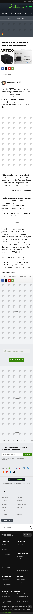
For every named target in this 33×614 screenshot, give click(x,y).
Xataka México (6, 594)
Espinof (19, 558)
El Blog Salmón (21, 579)
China (5, 34)
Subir (26, 535)
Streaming (5, 497)
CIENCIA (26, 13)
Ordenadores (12, 276)
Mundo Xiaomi (6, 554)
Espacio (4, 500)
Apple (4, 507)
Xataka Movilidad (22, 504)
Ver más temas (7, 520)
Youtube (20, 468)
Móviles (19, 500)
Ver (17, 360)
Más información (6, 612)
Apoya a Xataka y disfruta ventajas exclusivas (16, 483)
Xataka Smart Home (7, 552)
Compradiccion (6, 584)
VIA (30, 276)
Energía (4, 504)
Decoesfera (5, 582)
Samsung (20, 507)
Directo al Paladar (7, 568)
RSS (3, 471)
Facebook (2, 68)
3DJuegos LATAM (22, 594)
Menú (2, 8)
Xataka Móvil (5, 547)
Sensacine (20, 556)
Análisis (19, 497)
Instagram (24, 468)
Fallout (11, 34)
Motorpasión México (23, 601)
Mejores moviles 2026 (21, 440)
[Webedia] (28, 1)
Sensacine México (22, 596)
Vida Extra (20, 547)
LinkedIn (10, 471)
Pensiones (19, 34)
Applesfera (5, 549)
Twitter (6, 68)
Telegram (27, 468)
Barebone (23, 276)
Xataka (16, 7)
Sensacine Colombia (23, 599)
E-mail (12, 68)
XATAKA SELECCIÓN (15, 13)
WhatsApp (9, 468)
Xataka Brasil (6, 596)
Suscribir (27, 454)
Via (17, 272)
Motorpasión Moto (22, 570)
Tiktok (14, 471)
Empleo (4, 514)
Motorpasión (20, 568)
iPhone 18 (27, 34)
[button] (14, 82)
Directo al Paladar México (7, 602)
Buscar (30, 527)
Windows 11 (20, 514)
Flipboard (9, 68)
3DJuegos (20, 544)
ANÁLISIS (4, 13)
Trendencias (5, 579)
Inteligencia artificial (8, 511)
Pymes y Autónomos (23, 582)
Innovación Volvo (20, 18)
